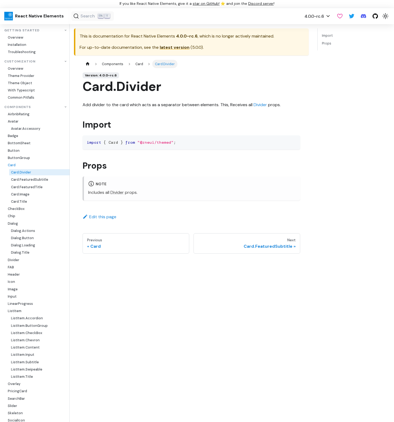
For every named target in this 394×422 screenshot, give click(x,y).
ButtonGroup (19, 158)
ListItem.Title (22, 376)
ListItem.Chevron (25, 340)
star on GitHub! (206, 3)
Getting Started (22, 30)
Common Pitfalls (21, 97)
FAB (11, 267)
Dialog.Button (22, 238)
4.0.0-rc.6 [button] (314, 16)
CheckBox (16, 208)
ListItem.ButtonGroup (29, 325)
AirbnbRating (18, 114)
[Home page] (88, 64)
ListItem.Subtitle (25, 362)
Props (326, 43)
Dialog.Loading (23, 245)
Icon (11, 281)
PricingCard (17, 391)
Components (17, 107)
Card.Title (19, 201)
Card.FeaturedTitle (27, 187)
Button (14, 150)
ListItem (14, 311)
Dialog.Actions (23, 230)
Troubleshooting (22, 52)
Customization (20, 62)
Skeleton (15, 413)
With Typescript (21, 90)
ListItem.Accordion (27, 318)
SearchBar (16, 398)
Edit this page (102, 217)
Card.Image (20, 194)
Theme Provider (21, 75)
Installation (17, 44)
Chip (11, 216)
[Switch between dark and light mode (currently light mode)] (385, 16)
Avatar (13, 121)
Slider (12, 406)
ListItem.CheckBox (26, 333)
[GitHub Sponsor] (340, 16)
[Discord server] (363, 16)
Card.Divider (21, 172)
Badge (13, 136)
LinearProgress (20, 303)
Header (14, 274)
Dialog (13, 223)
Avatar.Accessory (25, 128)
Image (13, 289)
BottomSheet (19, 143)
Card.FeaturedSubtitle (29, 179)
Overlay (14, 384)
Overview (15, 37)
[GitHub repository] (375, 16)
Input (12, 296)
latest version (174, 47)
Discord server (261, 3)
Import (327, 35)
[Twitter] (352, 16)
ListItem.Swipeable (26, 369)
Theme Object (20, 83)
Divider (13, 260)
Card (12, 165)
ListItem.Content (25, 347)
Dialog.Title (20, 252)
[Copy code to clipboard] (293, 142)
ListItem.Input (22, 354)
